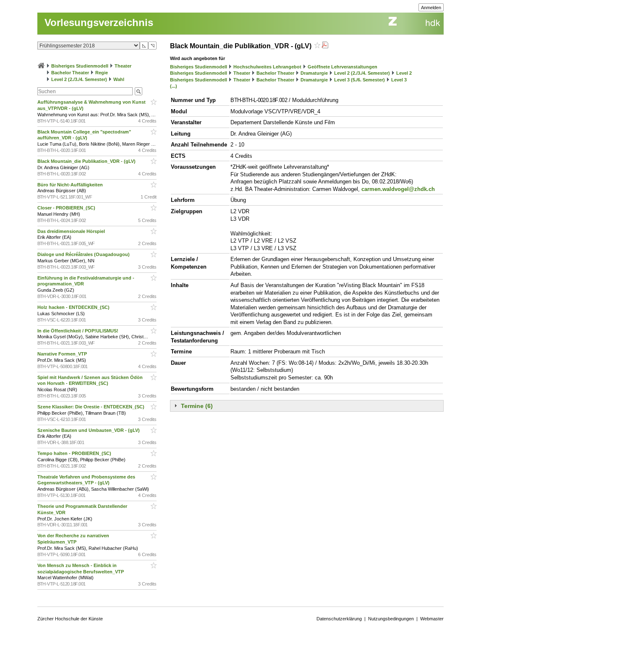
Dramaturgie (314, 73)
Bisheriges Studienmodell (79, 65)
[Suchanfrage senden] (138, 91)
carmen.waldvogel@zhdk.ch (398, 189)
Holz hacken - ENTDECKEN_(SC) (74, 307)
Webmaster (432, 618)
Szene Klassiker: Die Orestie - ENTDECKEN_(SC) (91, 406)
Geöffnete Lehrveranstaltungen (342, 66)
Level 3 (399, 79)
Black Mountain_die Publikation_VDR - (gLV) (87, 161)
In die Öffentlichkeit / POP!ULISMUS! (78, 330)
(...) (173, 86)
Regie (101, 72)
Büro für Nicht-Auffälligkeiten (70, 184)
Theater (123, 65)
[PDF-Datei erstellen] (325, 46)
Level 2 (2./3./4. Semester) (79, 79)
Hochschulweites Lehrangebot (267, 66)
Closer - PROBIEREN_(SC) (67, 207)
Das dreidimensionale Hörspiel (71, 231)
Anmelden (431, 7)
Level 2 (404, 73)
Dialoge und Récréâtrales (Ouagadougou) (84, 254)
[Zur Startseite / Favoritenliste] (41, 65)
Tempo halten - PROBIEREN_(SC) (74, 453)
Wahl (118, 79)
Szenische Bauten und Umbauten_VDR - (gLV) (89, 430)
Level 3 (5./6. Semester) (359, 79)
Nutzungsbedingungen (391, 618)
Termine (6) (197, 406)
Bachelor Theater (70, 72)
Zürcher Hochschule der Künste (70, 618)
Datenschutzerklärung (339, 618)
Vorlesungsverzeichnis (98, 22)
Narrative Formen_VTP (62, 353)
